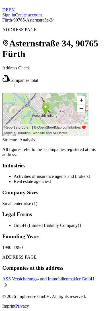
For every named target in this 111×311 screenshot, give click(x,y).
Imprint (8, 306)
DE (5, 9)
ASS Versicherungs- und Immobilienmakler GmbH (48, 278)
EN (12, 9)
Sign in (8, 14)
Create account (28, 14)
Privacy (22, 306)
